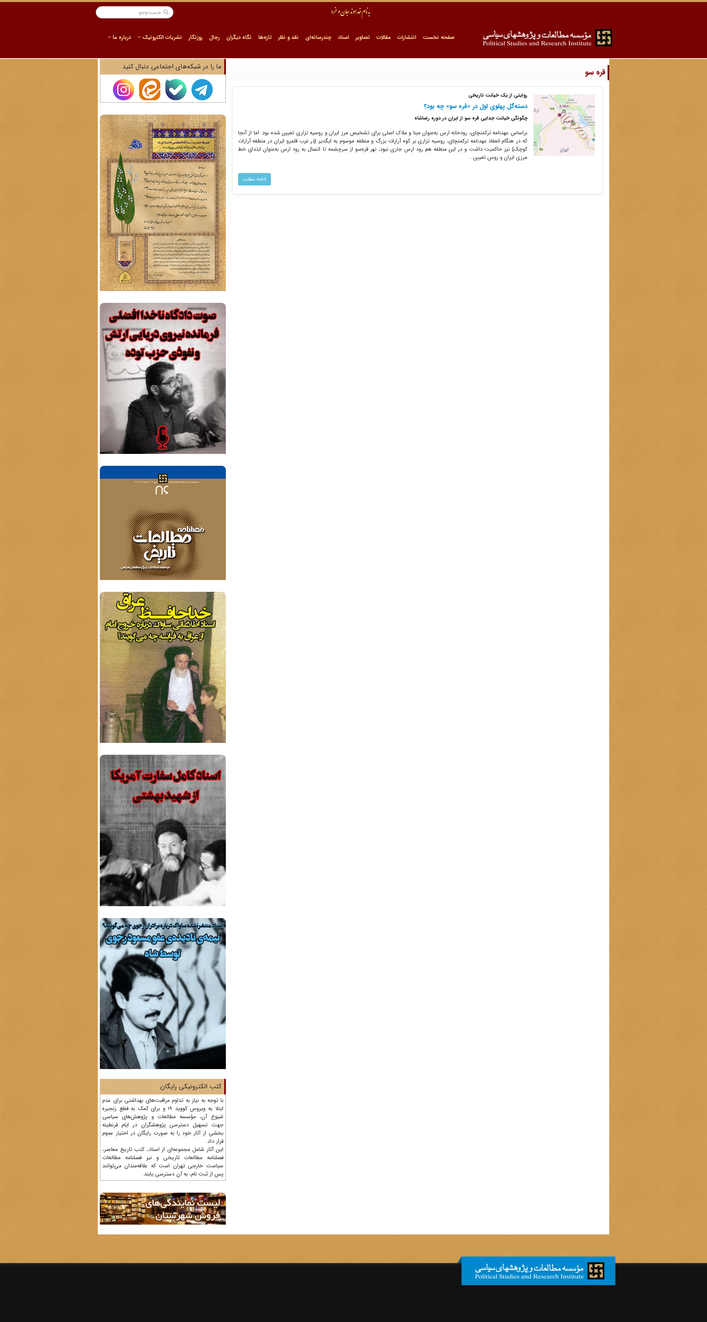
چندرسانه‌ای (318, 37)
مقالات (383, 37)
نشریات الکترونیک (161, 37)
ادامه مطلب (254, 179)
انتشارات (406, 37)
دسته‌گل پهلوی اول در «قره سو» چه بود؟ (475, 106)
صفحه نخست (439, 37)
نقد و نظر (288, 37)
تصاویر (363, 37)
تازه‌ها (265, 37)
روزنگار (196, 37)
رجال (214, 37)
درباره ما (121, 37)
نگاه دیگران (239, 37)
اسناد (343, 37)
